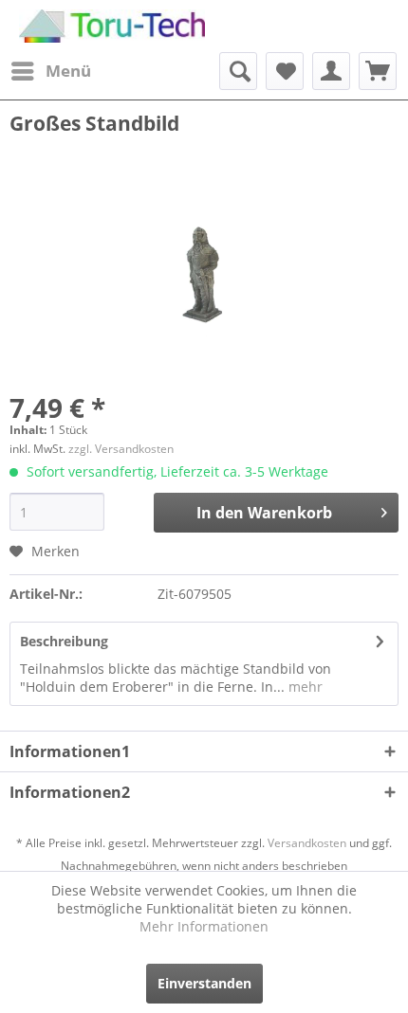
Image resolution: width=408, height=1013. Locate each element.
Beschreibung (64, 641)
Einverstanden (204, 983)
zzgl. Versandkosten (121, 449)
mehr (304, 687)
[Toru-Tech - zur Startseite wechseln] (112, 26)
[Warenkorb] (378, 71)
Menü (68, 70)
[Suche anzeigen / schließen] (238, 71)
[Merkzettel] (285, 71)
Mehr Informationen (204, 926)
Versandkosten (307, 843)
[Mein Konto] (331, 71)
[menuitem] (50, 71)
